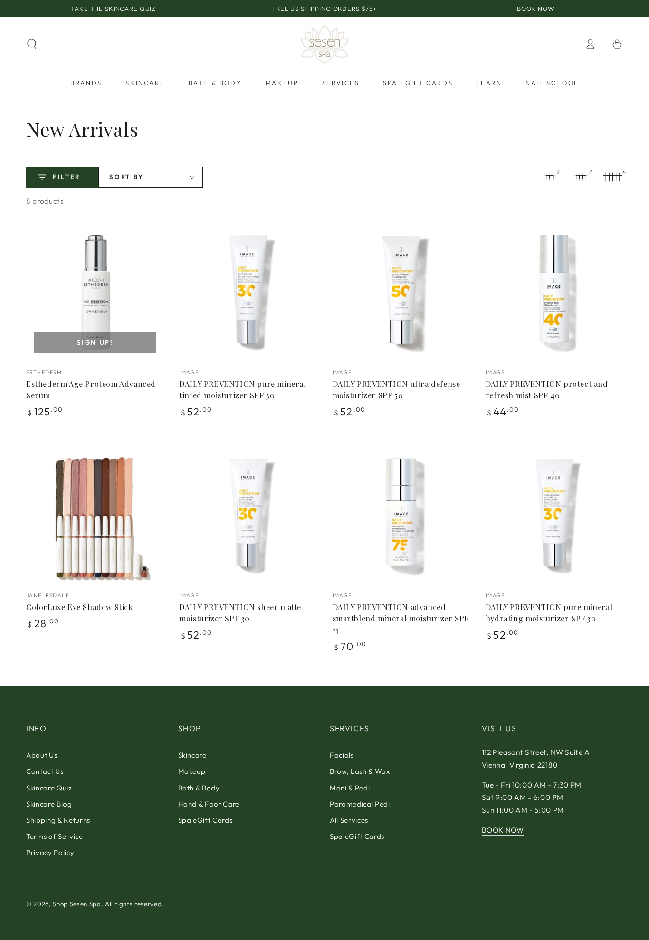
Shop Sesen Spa (77, 904)
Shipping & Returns (58, 820)
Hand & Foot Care (209, 803)
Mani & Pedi (350, 787)
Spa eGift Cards (205, 820)
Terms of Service (54, 836)
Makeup (192, 771)
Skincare (192, 755)
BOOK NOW (503, 830)
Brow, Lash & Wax (360, 771)
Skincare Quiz (49, 787)
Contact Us (45, 771)
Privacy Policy (50, 852)
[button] (32, 44)
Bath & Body (199, 787)
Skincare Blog (49, 803)
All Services (349, 820)
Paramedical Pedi (360, 803)
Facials (342, 755)
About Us (41, 755)
